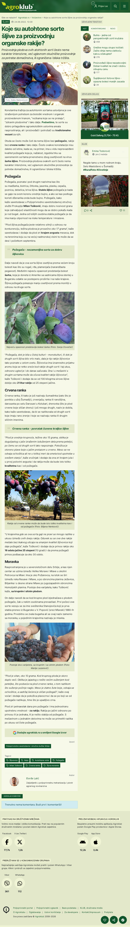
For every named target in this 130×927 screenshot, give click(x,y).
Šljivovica (13, 760)
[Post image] (104, 190)
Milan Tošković (15, 765)
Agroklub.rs (23, 17)
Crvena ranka (34, 765)
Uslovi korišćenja (52, 912)
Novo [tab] (112, 28)
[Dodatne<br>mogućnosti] (123, 920)
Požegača (59, 760)
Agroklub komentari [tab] (12, 796)
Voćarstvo (37, 17)
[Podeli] (114, 920)
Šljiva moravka (52, 765)
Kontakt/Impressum (91, 912)
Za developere (71, 912)
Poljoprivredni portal (23, 908)
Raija (26, 760)
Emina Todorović (101, 151)
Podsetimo (48, 122)
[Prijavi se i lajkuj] (105, 920)
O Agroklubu (19, 912)
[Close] (115, 6)
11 (124, 210)
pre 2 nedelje (101, 154)
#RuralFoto (89, 169)
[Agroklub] (19, 6)
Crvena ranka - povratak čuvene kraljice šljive (40, 428)
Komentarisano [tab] (98, 28)
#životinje (102, 169)
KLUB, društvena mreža (91, 908)
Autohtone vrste (42, 760)
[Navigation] (124, 6)
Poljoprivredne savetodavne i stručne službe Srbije (28, 746)
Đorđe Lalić (32, 778)
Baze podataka (69, 908)
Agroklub (39, 916)
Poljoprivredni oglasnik (47, 908)
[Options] (123, 152)
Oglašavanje (35, 912)
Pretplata (108, 912)
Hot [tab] (85, 28)
